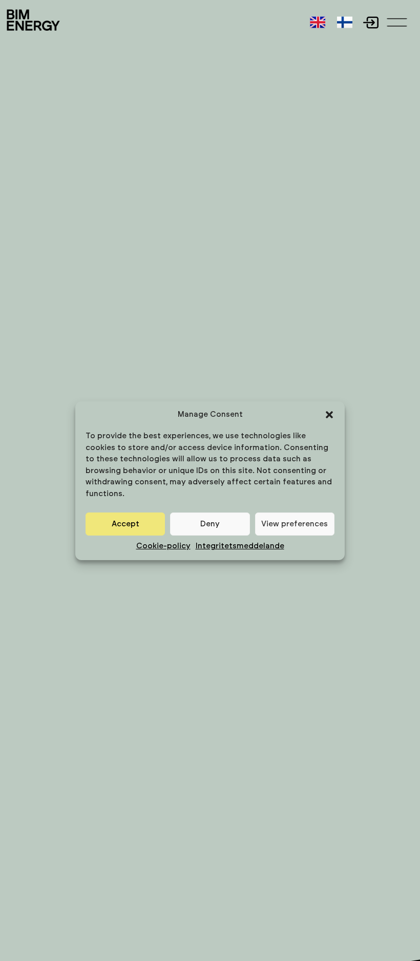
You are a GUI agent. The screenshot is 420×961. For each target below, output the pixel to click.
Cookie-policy (163, 546)
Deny (210, 524)
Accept (125, 524)
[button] (329, 415)
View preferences (294, 524)
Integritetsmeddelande (240, 546)
